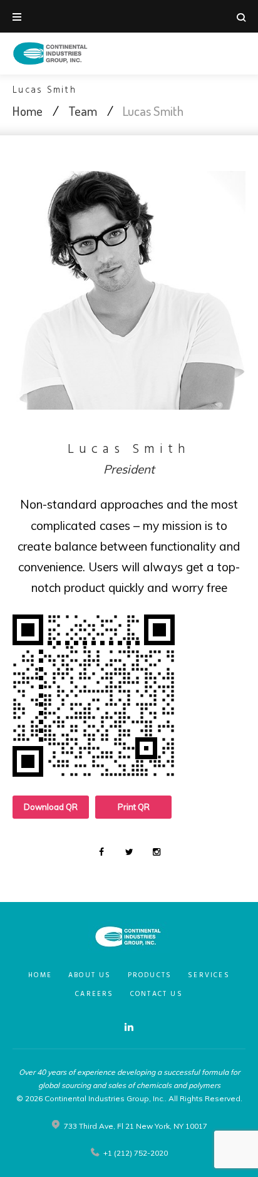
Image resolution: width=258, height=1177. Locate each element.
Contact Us (156, 994)
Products (150, 975)
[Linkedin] (129, 1026)
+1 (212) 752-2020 (135, 1153)
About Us (89, 975)
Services (209, 975)
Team (82, 110)
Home (28, 110)
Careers (94, 994)
